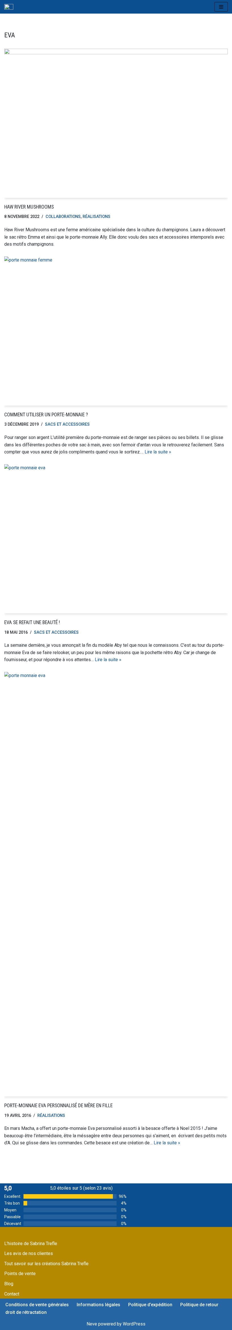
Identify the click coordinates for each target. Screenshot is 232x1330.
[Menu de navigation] (221, 7)
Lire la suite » (158, 452)
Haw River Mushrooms (29, 207)
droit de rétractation (26, 1312)
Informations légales (98, 1304)
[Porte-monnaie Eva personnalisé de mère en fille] (116, 884)
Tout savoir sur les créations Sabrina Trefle (46, 1263)
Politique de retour (199, 1304)
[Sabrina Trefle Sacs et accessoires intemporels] (8, 7)
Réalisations (96, 216)
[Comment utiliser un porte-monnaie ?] (116, 331)
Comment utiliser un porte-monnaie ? (46, 414)
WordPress (134, 1324)
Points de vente (20, 1273)
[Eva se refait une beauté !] (116, 538)
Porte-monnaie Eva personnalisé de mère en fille (58, 1105)
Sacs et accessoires (67, 424)
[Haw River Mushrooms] (116, 123)
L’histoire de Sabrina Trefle (30, 1243)
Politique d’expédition (150, 1304)
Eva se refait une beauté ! (32, 622)
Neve (92, 1324)
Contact (11, 1294)
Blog (8, 1283)
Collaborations (63, 216)
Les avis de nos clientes (28, 1253)
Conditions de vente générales (37, 1304)
